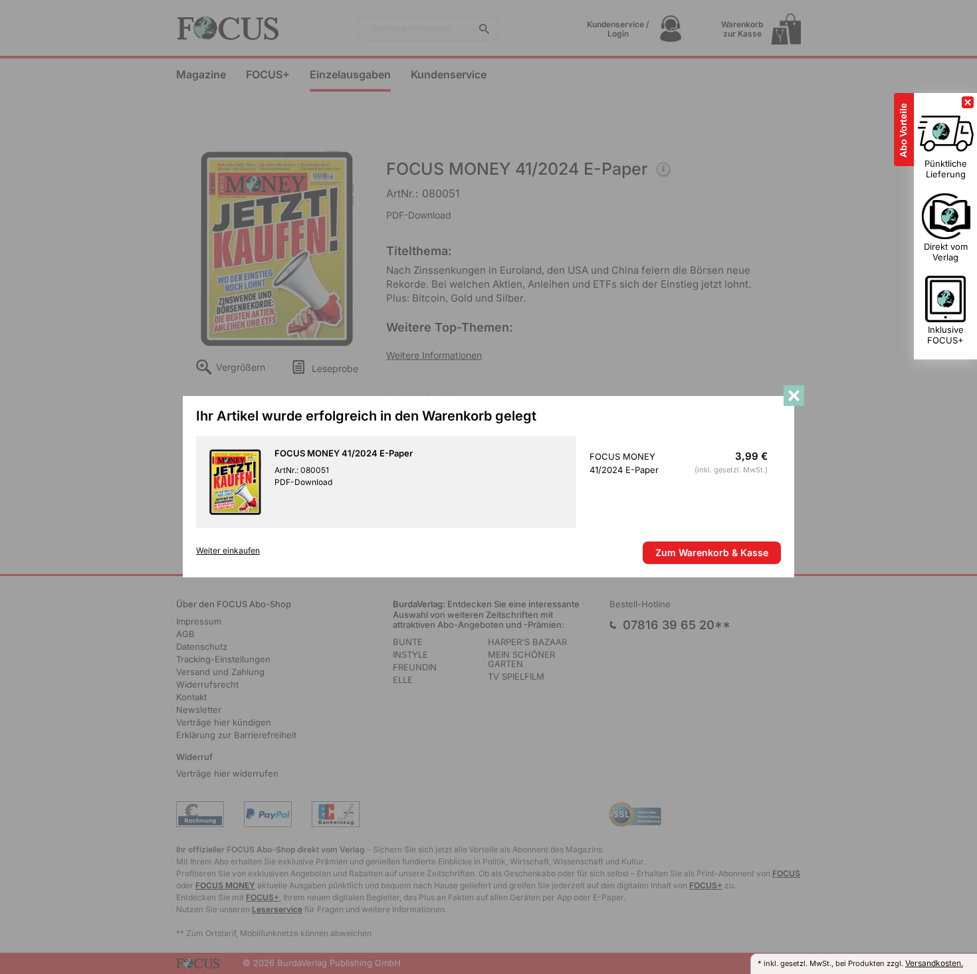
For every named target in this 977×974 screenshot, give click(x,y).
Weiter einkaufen (228, 551)
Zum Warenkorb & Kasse (711, 552)
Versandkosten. (934, 963)
